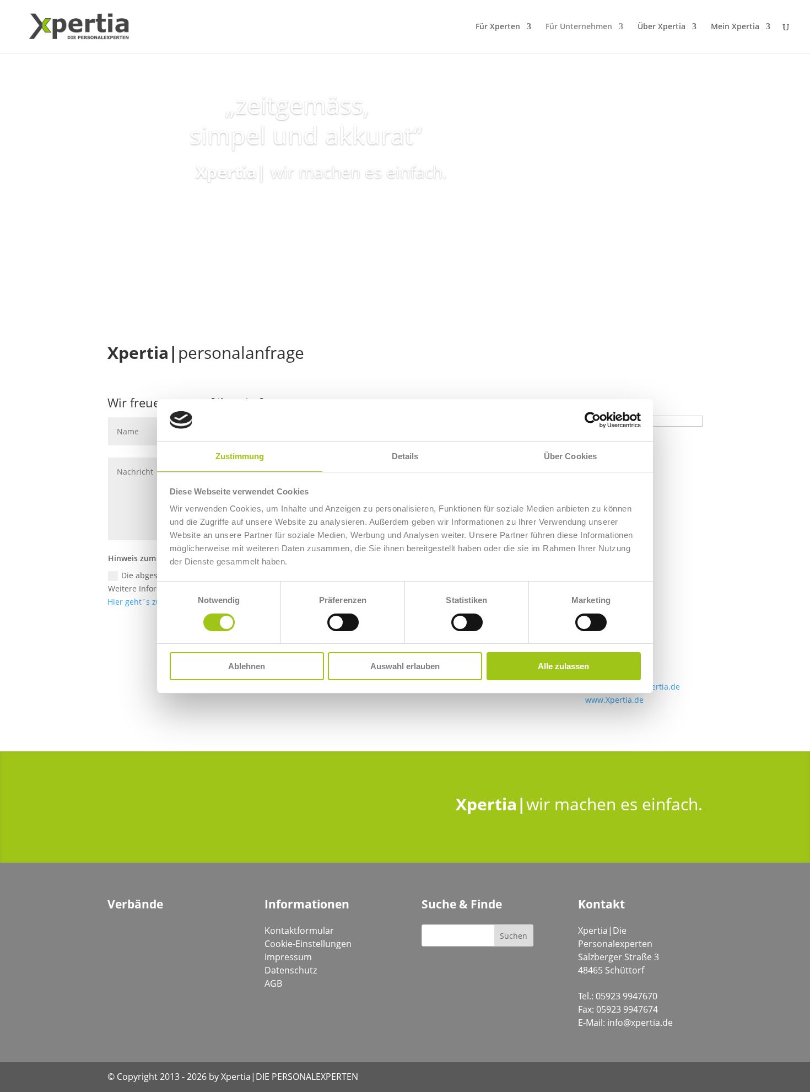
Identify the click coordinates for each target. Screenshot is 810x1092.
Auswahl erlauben (405, 666)
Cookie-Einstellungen (308, 944)
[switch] (343, 622)
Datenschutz (290, 970)
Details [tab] (405, 456)
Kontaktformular (299, 930)
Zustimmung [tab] (239, 456)
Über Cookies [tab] (570, 456)
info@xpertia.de (640, 1022)
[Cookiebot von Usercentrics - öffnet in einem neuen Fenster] (592, 420)
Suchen (513, 935)
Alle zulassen (563, 666)
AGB (273, 983)
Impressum (288, 957)
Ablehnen (246, 666)
